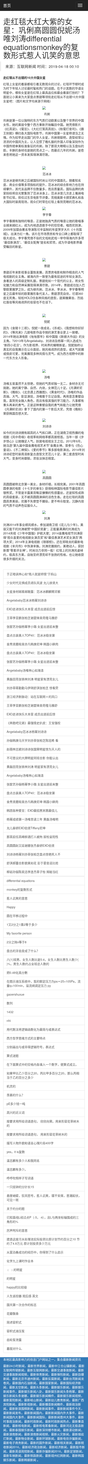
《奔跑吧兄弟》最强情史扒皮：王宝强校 (33, 723)
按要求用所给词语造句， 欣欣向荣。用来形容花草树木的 (43, 1123)
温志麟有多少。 (17, 1169)
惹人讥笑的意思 (17, 898)
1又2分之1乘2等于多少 (22, 924)
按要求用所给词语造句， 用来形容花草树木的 (37, 1134)
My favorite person (19, 933)
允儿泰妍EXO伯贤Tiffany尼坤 (26, 828)
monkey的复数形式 (19, 889)
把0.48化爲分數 (17, 972)
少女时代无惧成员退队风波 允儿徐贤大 (32, 583)
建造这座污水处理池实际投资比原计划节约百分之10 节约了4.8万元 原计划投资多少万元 (43, 1241)
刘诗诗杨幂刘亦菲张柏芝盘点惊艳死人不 (33, 854)
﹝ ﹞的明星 (14, 1269)
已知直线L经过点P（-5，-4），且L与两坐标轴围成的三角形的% (43, 1219)
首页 (7, 5)
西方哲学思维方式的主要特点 (26, 1038)
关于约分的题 (16, 1208)
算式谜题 (13, 1055)
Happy (11, 907)
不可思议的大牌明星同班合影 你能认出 (32, 758)
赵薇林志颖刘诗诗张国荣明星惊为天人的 (33, 749)
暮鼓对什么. (14, 1348)
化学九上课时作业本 (20, 1261)
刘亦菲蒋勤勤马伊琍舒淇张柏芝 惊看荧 (32, 688)
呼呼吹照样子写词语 (20, 1178)
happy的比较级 (17, 1287)
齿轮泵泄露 (14, 1340)
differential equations (21, 881)
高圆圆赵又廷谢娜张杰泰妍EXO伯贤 (30, 845)
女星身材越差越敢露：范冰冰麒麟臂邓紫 (33, 591)
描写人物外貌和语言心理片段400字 (30, 1143)
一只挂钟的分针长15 (20, 1187)
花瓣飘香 (13, 1313)
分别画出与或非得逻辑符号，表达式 (30, 1047)
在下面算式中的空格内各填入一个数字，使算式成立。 (42, 1064)
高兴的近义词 (16, 1112)
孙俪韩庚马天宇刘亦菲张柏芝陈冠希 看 (32, 740)
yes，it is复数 (16, 1152)
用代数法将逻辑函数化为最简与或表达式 (33, 1029)
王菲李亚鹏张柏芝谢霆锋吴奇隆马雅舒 (32, 618)
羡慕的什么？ (16, 1095)
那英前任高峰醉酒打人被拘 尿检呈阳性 (32, 837)
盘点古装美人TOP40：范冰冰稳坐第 (31, 635)
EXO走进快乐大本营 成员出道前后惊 (31, 609)
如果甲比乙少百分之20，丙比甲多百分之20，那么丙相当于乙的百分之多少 (43, 1075)
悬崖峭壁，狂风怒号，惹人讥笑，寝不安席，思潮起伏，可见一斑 (44, 1197)
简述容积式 (14, 1322)
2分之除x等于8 (16, 942)
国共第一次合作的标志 (22, 1305)
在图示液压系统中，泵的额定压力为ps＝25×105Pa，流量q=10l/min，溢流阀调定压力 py (44, 983)
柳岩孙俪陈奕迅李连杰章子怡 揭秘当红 (32, 872)
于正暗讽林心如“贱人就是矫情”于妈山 (32, 574)
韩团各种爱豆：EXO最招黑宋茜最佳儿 (32, 810)
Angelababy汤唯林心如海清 (25, 670)
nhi (9, 1020)
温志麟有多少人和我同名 (23, 1160)
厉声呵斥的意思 (17, 1230)
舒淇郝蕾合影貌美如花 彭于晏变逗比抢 (32, 863)
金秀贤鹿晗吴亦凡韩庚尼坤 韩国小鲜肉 (32, 644)
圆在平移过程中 (17, 916)
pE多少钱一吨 (16, 1104)
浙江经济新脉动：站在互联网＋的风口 (32, 696)
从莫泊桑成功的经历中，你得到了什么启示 (35, 1252)
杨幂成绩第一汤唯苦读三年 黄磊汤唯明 (32, 819)
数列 (10, 1003)
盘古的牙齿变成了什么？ (23, 951)
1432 (10, 1012)
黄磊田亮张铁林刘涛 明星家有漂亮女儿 (32, 679)
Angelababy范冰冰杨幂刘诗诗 (27, 600)
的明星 (11, 1278)
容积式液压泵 (16, 1331)
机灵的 (11, 1086)
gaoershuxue (15, 994)
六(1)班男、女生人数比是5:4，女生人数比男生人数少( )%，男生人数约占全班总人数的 (43, 961)
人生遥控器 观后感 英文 (22, 1296)
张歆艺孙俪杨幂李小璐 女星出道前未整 (32, 626)
